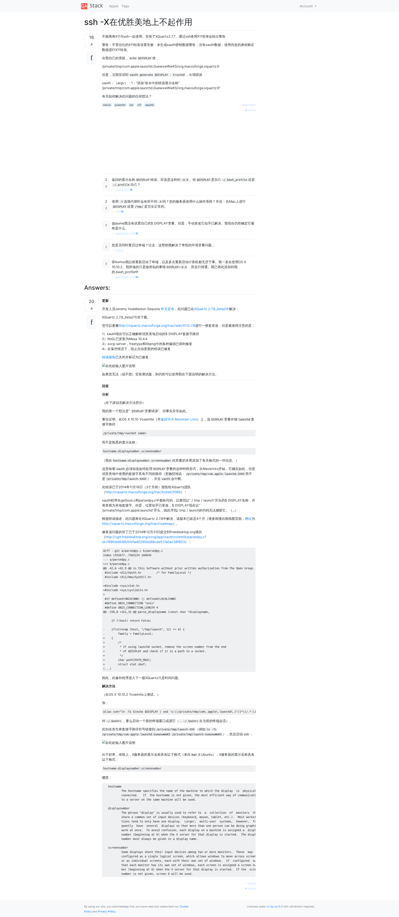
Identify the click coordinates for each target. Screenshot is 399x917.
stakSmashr (249, 104)
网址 (248, 518)
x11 (139, 104)
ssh (131, 104)
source (251, 109)
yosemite (120, 104)
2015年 (119, 211)
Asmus (119, 250)
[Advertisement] (179, 141)
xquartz (149, 104)
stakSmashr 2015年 (126, 233)
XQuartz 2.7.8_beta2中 (211, 309)
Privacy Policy (106, 911)
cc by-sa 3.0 (275, 906)
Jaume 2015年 (124, 189)
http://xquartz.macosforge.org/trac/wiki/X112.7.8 (157, 325)
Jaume (252, 883)
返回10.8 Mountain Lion (179, 419)
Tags (125, 6)
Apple (113, 6)
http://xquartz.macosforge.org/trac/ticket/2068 (143, 492)
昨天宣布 (167, 309)
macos (107, 104)
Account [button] (307, 6)
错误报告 (108, 357)
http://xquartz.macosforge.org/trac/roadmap (137, 523)
